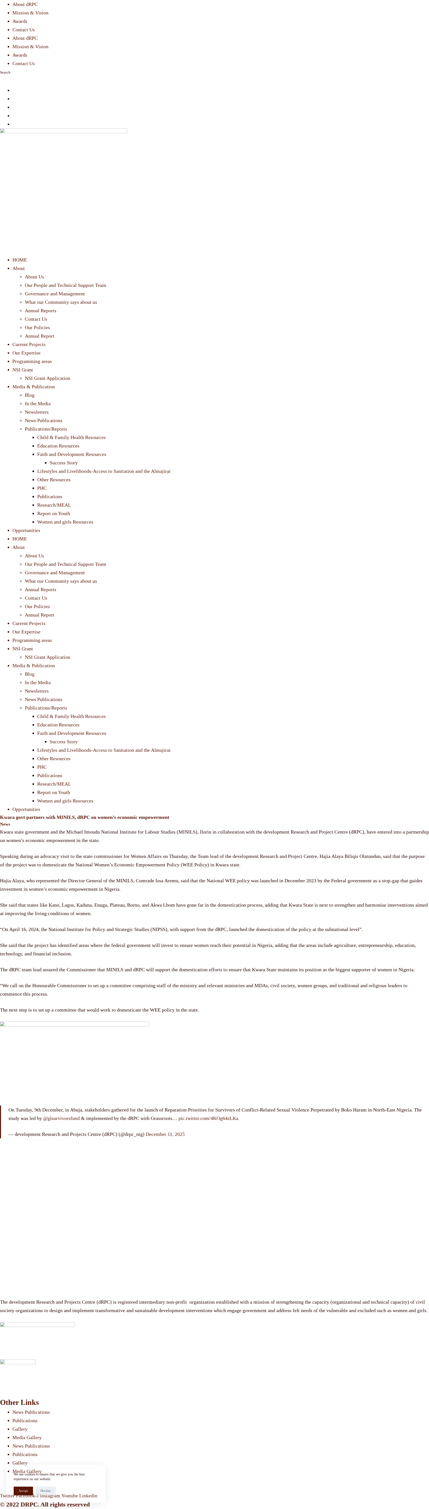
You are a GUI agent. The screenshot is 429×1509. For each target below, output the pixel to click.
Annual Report (39, 336)
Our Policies (37, 327)
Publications (49, 496)
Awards (19, 21)
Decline (45, 1491)
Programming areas (32, 361)
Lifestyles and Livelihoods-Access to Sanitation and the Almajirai (104, 471)
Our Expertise (26, 352)
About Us (34, 276)
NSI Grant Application (47, 378)
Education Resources (58, 445)
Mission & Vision (30, 12)
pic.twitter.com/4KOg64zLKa (208, 1118)
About (18, 268)
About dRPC (25, 4)
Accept (23, 1491)
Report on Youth (53, 513)
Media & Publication (33, 386)
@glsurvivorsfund (61, 1118)
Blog (30, 395)
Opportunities (26, 530)
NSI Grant (22, 369)
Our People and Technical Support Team (65, 285)
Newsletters (37, 412)
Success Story (64, 462)
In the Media (38, 403)
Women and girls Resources (65, 522)
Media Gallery (27, 1437)
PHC (42, 488)
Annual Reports (40, 310)
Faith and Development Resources (71, 454)
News (5, 824)
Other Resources (54, 479)
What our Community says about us (61, 302)
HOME (19, 260)
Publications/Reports (46, 429)
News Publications (43, 420)
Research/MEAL (54, 505)
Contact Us (23, 29)
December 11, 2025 (165, 1134)
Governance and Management (55, 293)
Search (5, 72)
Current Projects (28, 344)
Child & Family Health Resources (71, 437)
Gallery (20, 1429)
